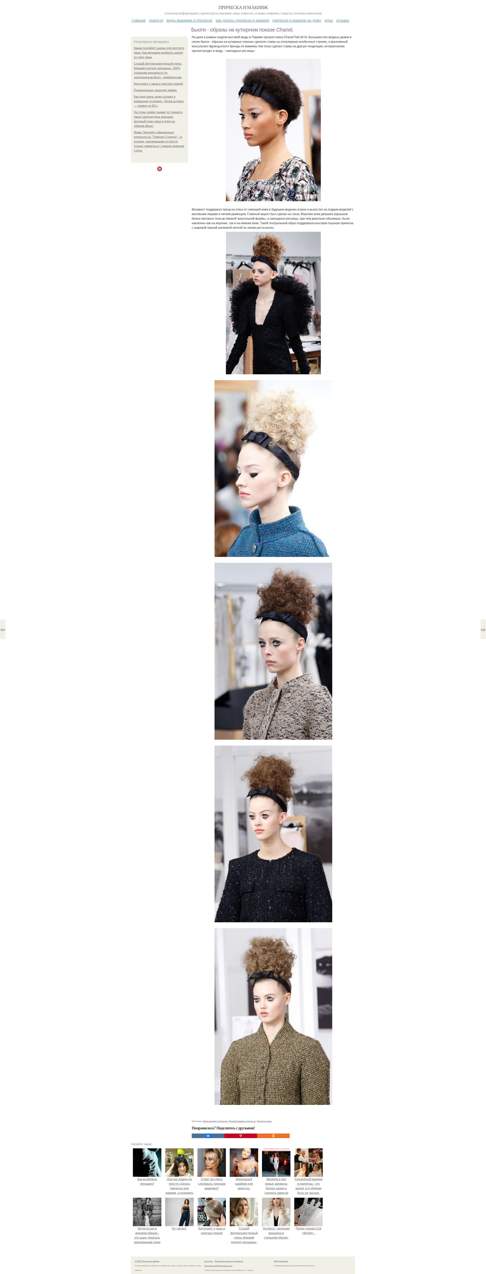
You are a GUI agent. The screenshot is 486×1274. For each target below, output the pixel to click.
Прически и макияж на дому (296, 20)
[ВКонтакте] (208, 1136)
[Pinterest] (240, 1136)
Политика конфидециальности (218, 1265)
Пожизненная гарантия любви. (155, 90)
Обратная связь (281, 1261)
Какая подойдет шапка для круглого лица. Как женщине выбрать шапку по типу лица (159, 53)
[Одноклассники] (273, 1136)
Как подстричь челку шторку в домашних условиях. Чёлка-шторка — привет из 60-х (159, 101)
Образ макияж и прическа (215, 1121)
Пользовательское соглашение (229, 1261)
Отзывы (342, 20)
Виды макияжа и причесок (189, 20)
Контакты (208, 1261)
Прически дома (264, 1121)
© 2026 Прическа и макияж (147, 1261)
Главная (139, 20)
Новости (156, 20)
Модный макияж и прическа (242, 1121)
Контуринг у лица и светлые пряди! (158, 83)
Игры (329, 20)
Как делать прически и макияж (242, 20)
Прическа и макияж (243, 7)
